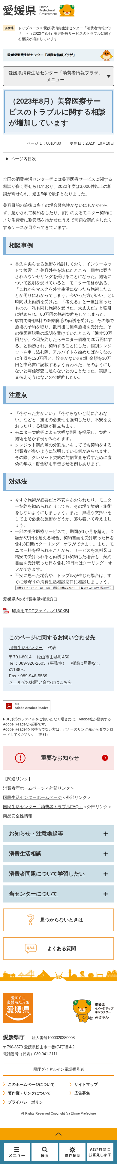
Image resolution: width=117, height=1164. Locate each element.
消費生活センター (26, 647)
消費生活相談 (25, 854)
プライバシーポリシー (27, 1102)
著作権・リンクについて (29, 1093)
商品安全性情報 (17, 816)
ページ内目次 (23, 158)
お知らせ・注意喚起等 (36, 834)
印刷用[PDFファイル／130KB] (40, 610)
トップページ (29, 28)
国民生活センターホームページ (32, 797)
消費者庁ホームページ (24, 788)
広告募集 (82, 1093)
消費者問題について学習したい (47, 874)
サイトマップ (86, 1084)
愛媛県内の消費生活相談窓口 (30, 599)
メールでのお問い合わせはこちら (40, 682)
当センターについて (33, 894)
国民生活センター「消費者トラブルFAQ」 (43, 806)
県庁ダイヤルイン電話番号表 (58, 1069)
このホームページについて (31, 1084)
